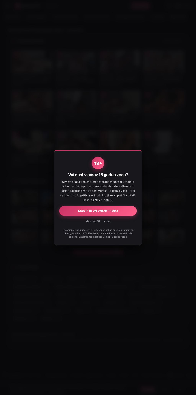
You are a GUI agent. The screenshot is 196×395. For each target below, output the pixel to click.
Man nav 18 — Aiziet (98, 221)
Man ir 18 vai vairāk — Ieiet (98, 211)
